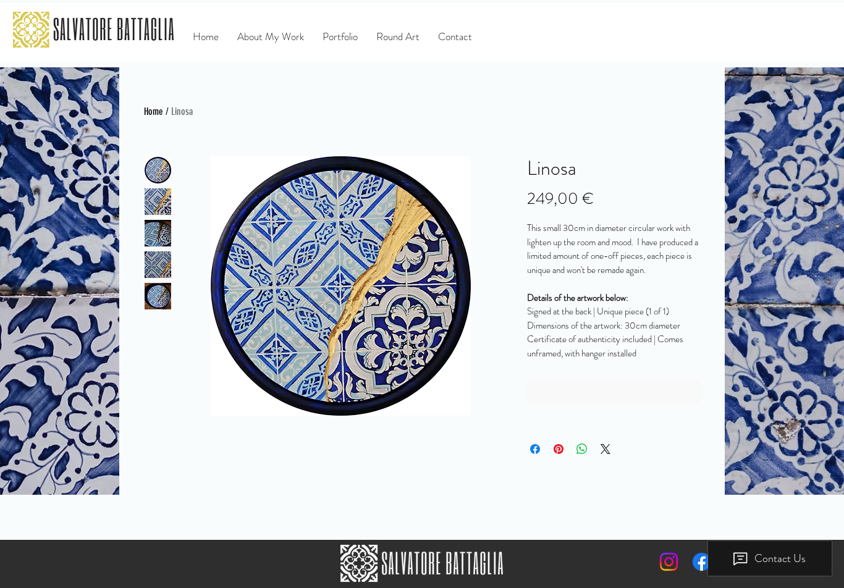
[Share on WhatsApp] (582, 449)
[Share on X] (605, 449)
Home (153, 111)
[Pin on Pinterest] (558, 449)
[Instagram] (669, 562)
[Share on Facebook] (535, 449)
